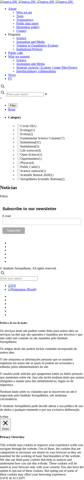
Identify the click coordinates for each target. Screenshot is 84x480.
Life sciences (30, 150)
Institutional (30, 142)
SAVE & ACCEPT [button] (12, 478)
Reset (11, 109)
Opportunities (31, 158)
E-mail (6, 216)
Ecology (27, 130)
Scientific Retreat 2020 (36, 175)
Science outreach (33, 171)
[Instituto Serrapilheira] (37, 1)
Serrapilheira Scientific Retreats (42, 179)
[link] (46, 94)
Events (26, 134)
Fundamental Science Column (42, 138)
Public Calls (30, 167)
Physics (27, 162)
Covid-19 (28, 126)
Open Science (31, 154)
